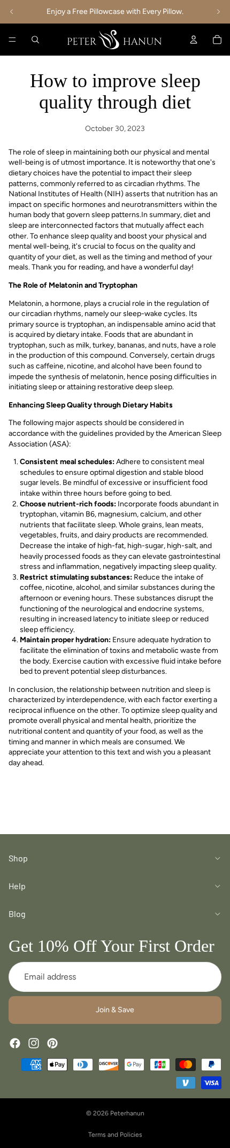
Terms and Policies (115, 1134)
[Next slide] (218, 12)
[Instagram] (33, 1042)
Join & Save (115, 1009)
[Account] (193, 39)
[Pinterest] (52, 1042)
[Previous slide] (12, 12)
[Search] (35, 39)
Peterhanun (127, 1113)
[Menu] (12, 39)
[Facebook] (15, 1042)
